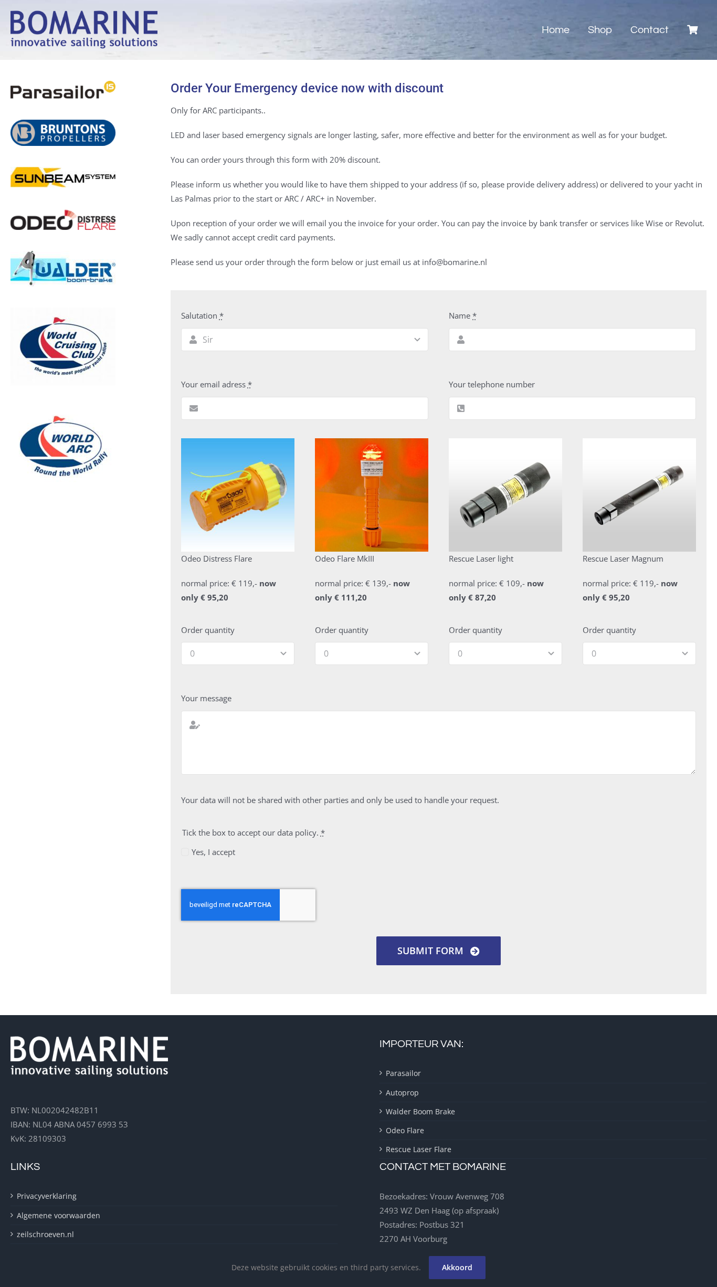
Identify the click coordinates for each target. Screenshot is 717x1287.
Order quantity (208, 630)
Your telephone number (492, 384)
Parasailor (403, 1073)
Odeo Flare (405, 1130)
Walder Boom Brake (420, 1111)
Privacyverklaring (47, 1196)
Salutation (202, 315)
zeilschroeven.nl (45, 1234)
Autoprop (402, 1093)
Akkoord (457, 1267)
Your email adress (216, 384)
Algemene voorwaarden (58, 1215)
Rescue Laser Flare (418, 1149)
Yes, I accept (213, 852)
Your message (206, 698)
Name (463, 315)
